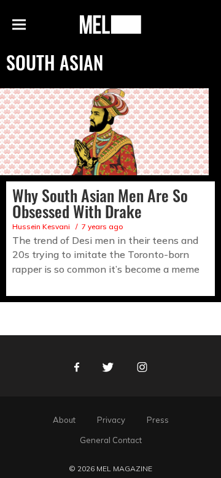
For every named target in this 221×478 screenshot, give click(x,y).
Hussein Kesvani (41, 226)
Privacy (111, 420)
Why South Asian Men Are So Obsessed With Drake (100, 203)
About (64, 420)
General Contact (111, 440)
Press (158, 420)
